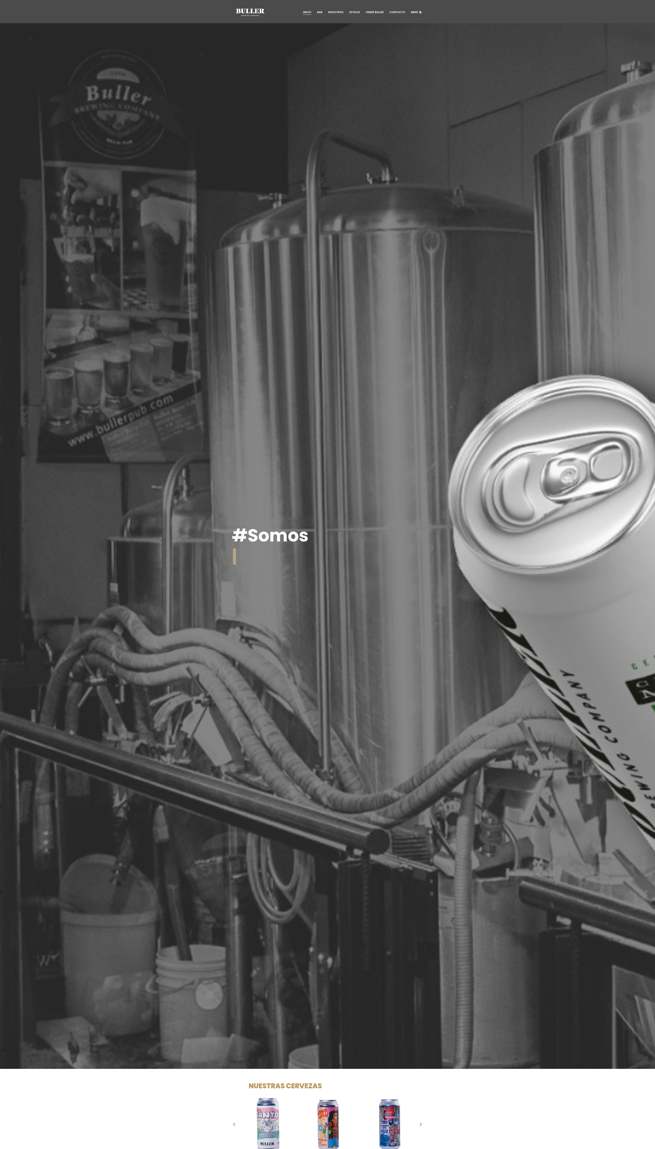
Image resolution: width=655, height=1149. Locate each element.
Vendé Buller (375, 12)
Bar (319, 12)
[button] (234, 1124)
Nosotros (336, 12)
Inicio (307, 12)
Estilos (354, 12)
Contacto (397, 12)
